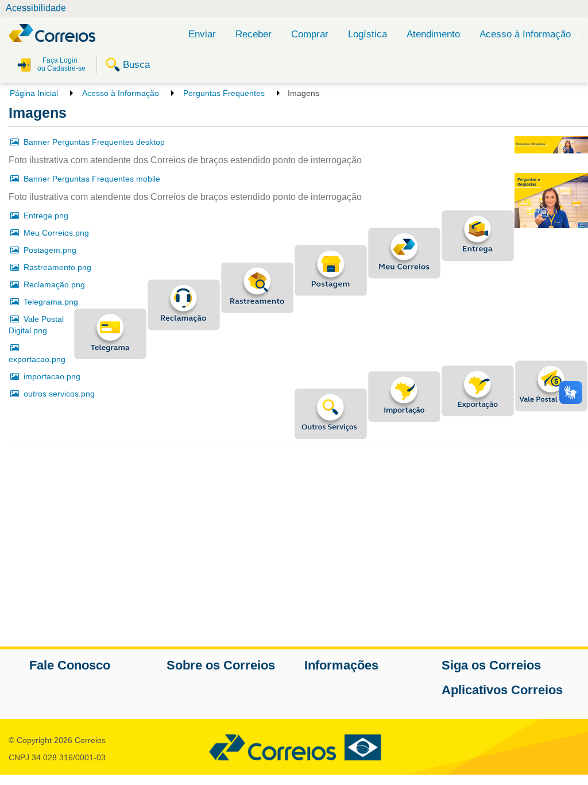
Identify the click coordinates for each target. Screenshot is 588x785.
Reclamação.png (54, 284)
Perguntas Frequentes (224, 93)
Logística (367, 34)
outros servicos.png (59, 393)
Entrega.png (46, 215)
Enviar (202, 34)
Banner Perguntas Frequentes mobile (92, 178)
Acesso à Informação (525, 34)
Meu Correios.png (56, 232)
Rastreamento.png (57, 267)
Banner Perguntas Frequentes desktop (94, 142)
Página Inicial (34, 93)
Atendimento (433, 34)
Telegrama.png (51, 301)
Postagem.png (50, 250)
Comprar (309, 34)
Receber (253, 34)
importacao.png (52, 376)
